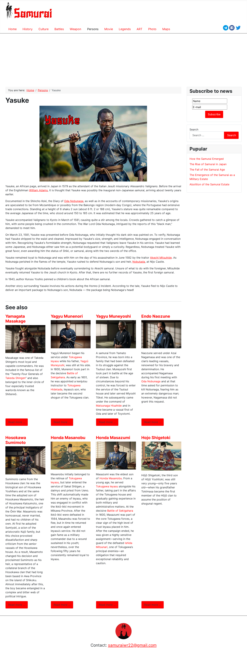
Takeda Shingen (15, 378)
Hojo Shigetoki (155, 437)
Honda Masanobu (68, 437)
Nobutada (138, 261)
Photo (152, 29)
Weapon (75, 29)
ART (139, 29)
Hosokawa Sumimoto (15, 440)
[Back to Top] (242, 646)
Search (194, 129)
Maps (166, 29)
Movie (108, 29)
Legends (125, 29)
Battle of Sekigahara (120, 510)
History (28, 29)
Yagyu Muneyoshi (113, 316)
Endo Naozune (155, 316)
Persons (92, 29)
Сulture (43, 29)
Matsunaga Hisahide (109, 405)
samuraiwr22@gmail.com (132, 645)
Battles (59, 29)
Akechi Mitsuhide (161, 257)
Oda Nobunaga (73, 201)
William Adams (38, 190)
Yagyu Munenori (67, 316)
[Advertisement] (123, 58)
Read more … (16, 422)
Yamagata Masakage (15, 319)
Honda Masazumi (113, 437)
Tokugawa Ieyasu (107, 486)
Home (12, 29)
